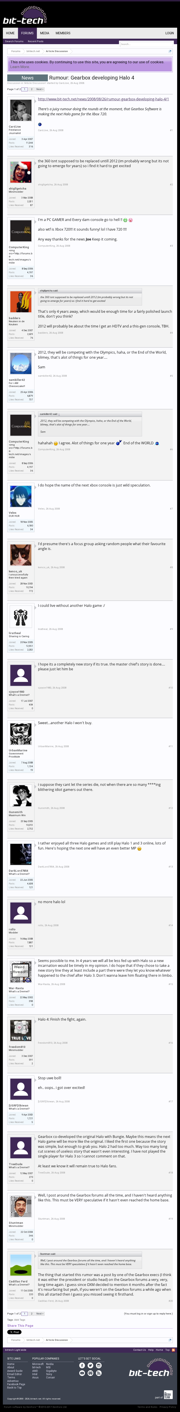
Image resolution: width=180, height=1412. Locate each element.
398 (31, 1001)
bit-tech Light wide (15, 1350)
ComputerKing (19, 247)
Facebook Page (16, 1384)
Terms (11, 1377)
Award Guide (14, 1370)
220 (31, 1294)
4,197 (30, 272)
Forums (27, 33)
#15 (171, 984)
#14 (171, 925)
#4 (171, 332)
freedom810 (17, 1047)
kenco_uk (15, 571)
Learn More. (20, 67)
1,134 (30, 766)
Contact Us (139, 1350)
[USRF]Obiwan (18, 1105)
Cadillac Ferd (18, 1281)
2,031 (30, 201)
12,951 (29, 646)
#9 (171, 629)
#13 (171, 866)
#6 (171, 449)
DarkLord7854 (18, 870)
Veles (12, 512)
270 (31, 1177)
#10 (171, 687)
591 (31, 1060)
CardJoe (64, 83)
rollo (12, 929)
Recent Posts (35, 41)
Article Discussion (34, 83)
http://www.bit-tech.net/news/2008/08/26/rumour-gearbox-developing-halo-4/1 (103, 99)
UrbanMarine (18, 750)
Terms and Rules (147, 1407)
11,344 (29, 143)
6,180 (30, 525)
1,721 (30, 1118)
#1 (171, 130)
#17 (171, 1101)
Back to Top (14, 1387)
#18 (171, 1172)
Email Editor (14, 1374)
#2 (171, 184)
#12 (171, 808)
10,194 (29, 587)
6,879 (30, 396)
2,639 (30, 334)
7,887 (30, 942)
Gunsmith (16, 812)
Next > (39, 89)
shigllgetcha (17, 188)
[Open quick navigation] (170, 51)
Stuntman (16, 1222)
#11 (171, 746)
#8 (171, 567)
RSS (173, 1350)
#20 (171, 1301)
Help (151, 1350)
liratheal (15, 633)
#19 (171, 1218)
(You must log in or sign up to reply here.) (148, 1313)
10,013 (29, 825)
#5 (171, 375)
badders (14, 318)
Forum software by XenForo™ (35, 1407)
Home (10, 33)
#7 (171, 508)
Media (44, 33)
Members (63, 33)
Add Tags (19, 1319)
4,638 (30, 883)
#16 (171, 1042)
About (10, 1367)
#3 (171, 245)
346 (31, 1236)
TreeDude (15, 1164)
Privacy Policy (168, 1407)
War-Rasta (16, 988)
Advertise (12, 1381)
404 (31, 704)
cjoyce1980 (16, 691)
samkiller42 (17, 379)
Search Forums (14, 41)
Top (167, 1350)
